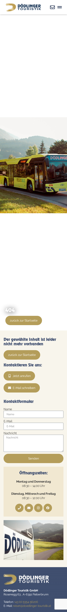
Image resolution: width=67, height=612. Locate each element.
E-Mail (8, 421)
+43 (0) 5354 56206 (26, 602)
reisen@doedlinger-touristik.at (32, 606)
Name (8, 409)
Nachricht (10, 433)
